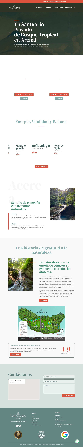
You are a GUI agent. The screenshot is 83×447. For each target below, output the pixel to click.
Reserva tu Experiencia (59, 94)
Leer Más (44, 300)
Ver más (24, 98)
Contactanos (68, 7)
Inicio (33, 416)
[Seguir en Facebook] (10, 32)
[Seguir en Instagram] (10, 36)
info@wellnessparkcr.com (60, 1)
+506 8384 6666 (58, 417)
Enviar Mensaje (68, 395)
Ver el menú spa (41, 166)
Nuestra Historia (59, 7)
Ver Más (59, 98)
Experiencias (39, 7)
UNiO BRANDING (60, 444)
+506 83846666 (51, 1)
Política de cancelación (37, 425)
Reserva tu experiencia (24, 94)
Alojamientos (48, 7)
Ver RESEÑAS (16, 354)
